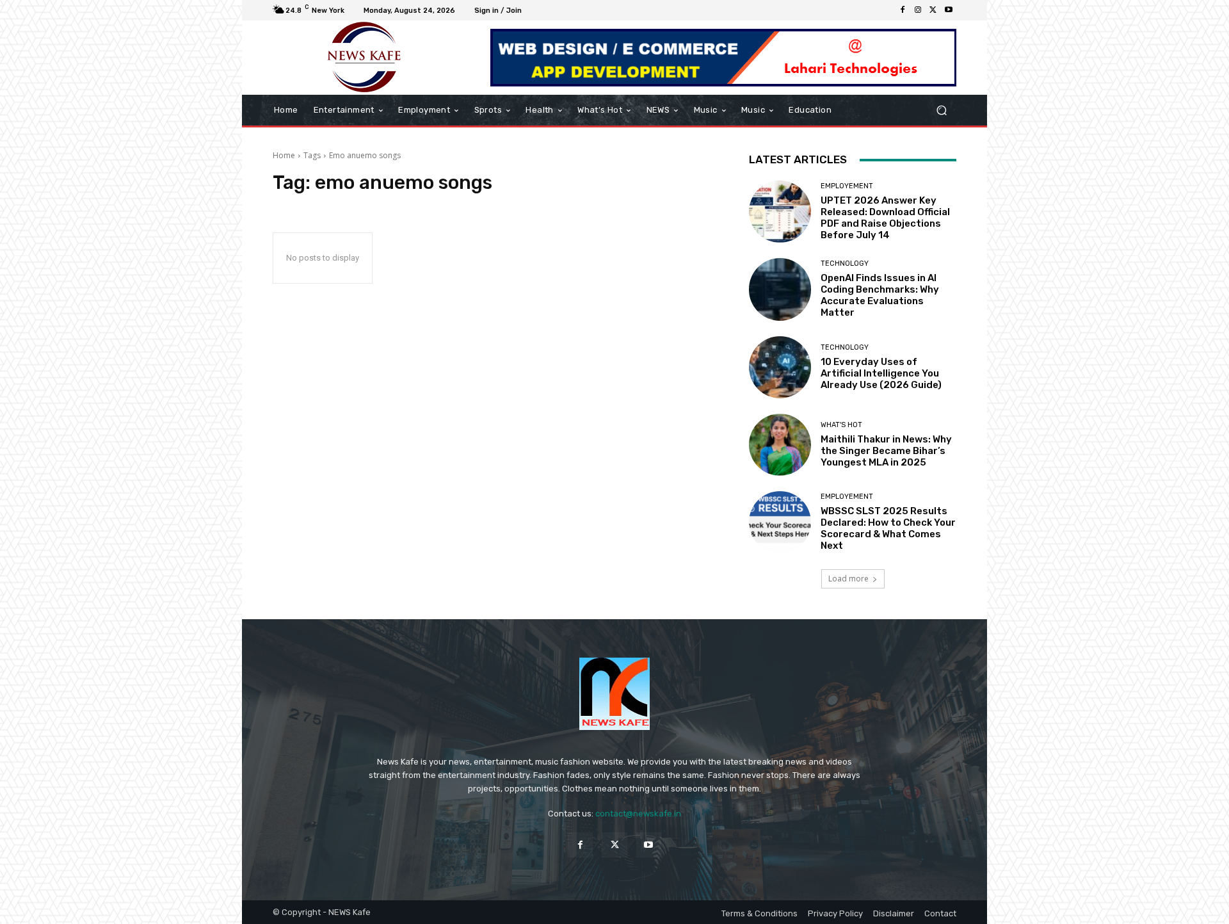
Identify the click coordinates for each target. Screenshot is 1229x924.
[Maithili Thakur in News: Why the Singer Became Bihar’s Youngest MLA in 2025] (780, 445)
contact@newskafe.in (638, 813)
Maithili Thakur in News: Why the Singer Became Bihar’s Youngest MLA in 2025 (886, 451)
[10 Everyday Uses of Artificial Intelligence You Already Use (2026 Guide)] (780, 367)
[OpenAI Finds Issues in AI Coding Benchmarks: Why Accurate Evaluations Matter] (780, 289)
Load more (848, 578)
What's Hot (841, 424)
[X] (933, 10)
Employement (847, 186)
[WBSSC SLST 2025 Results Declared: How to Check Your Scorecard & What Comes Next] (780, 522)
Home (284, 155)
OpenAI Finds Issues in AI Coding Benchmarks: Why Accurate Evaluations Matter (880, 295)
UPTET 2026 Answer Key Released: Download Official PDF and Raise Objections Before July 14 (885, 218)
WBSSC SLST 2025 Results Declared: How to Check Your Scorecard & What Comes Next (888, 528)
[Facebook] (902, 10)
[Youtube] (948, 10)
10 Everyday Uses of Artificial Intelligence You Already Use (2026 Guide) (881, 373)
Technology (845, 263)
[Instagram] (918, 10)
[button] (941, 110)
